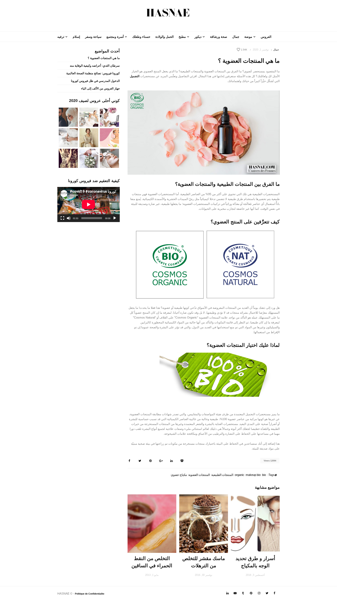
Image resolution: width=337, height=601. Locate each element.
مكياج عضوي (179, 475)
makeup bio (253, 475)
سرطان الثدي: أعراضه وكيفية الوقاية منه (95, 65)
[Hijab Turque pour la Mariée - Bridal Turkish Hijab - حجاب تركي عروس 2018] (68, 117)
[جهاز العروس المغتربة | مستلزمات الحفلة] (68, 137)
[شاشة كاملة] (62, 218)
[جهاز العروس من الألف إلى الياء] (109, 117)
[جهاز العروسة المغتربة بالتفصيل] (89, 117)
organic (239, 475)
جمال (235, 36)
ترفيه (60, 36)
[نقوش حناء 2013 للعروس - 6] (68, 158)
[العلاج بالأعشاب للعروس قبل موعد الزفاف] (109, 158)
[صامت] (69, 218)
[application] (88, 204)
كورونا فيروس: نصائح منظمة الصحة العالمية (93, 73)
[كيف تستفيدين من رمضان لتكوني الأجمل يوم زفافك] (109, 137)
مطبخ (182, 36)
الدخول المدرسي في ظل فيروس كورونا (95, 80)
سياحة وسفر (93, 36)
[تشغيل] (115, 218)
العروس (266, 36)
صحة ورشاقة (218, 36)
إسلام (76, 36)
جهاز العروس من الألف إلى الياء (100, 88)
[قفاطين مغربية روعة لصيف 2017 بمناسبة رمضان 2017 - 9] (89, 137)
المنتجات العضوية (199, 475)
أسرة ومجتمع (115, 36)
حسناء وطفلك (141, 36)
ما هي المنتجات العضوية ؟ (104, 58)
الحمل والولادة (164, 36)
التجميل (134, 76)
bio (264, 475)
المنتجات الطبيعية (222, 475)
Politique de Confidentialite (89, 593)
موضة (248, 36)
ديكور (197, 36)
